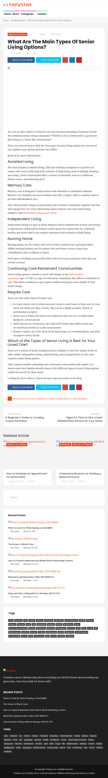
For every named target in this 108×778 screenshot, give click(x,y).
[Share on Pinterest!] (79, 60)
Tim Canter (15, 53)
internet (50, 628)
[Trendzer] (17, 5)
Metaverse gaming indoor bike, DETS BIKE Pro (31, 577)
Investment (61, 628)
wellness (82, 399)
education (59, 620)
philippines (51, 632)
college (40, 620)
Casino (32, 620)
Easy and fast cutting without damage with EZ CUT (34, 593)
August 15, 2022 (16, 481)
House (31, 628)
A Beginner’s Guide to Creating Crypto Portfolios (24, 419)
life (95, 628)
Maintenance (14, 632)
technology (39, 636)
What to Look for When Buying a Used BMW (30, 527)
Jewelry (71, 628)
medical (25, 632)
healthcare (42, 399)
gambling (41, 624)
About (15, 13)
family (82, 620)
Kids (84, 628)
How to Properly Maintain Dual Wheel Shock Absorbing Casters (40, 560)
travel (53, 636)
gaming (51, 624)
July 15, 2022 (67, 481)
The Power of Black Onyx (21, 544)
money (34, 632)
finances (20, 624)
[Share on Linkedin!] (72, 60)
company (49, 620)
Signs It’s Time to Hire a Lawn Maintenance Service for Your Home (80, 419)
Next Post (95, 414)
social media (14, 636)
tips (47, 636)
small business (81, 632)
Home (7, 13)
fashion (90, 620)
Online (41, 632)
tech (30, 636)
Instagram (40, 628)
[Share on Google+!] (65, 60)
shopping (69, 632)
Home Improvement (18, 628)
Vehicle (61, 636)
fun (33, 624)
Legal (90, 628)
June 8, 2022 (32, 53)
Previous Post (14, 414)
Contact (42, 13)
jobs (78, 628)
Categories (27, 13)
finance (12, 624)
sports (24, 636)
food (28, 624)
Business (65, 444)
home (51, 399)
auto (11, 620)
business (18, 620)
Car (25, 620)
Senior (74, 399)
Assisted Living (20, 399)
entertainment (71, 620)
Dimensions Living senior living (40, 213)
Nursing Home (62, 399)
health (32, 399)
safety (60, 632)
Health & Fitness (18, 20)
